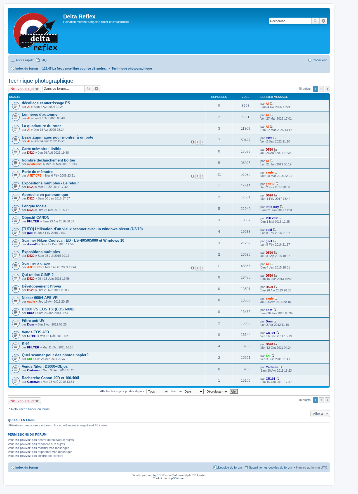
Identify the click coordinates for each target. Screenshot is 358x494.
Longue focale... (36, 206)
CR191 (32, 336)
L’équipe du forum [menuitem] (230, 467)
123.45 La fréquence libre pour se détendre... (74, 68)
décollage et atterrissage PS (46, 103)
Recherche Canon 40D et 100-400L (51, 378)
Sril (29, 358)
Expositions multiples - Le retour (50, 183)
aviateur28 (34, 164)
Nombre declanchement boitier (48, 160)
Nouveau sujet (22, 88)
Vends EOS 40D (35, 332)
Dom (30, 324)
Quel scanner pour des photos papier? (55, 355)
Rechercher (315, 21)
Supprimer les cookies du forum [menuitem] (270, 467)
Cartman (33, 370)
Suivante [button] (327, 89)
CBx (269, 138)
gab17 (270, 184)
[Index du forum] (36, 31)
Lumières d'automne (39, 114)
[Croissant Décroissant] (217, 391)
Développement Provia (41, 286)
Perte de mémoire (37, 172)
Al (28, 106)
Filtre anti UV (33, 321)
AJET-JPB (34, 175)
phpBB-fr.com (176, 478)
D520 (30, 152)
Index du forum (26, 68)
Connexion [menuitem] (320, 60)
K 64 (25, 343)
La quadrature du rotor (41, 126)
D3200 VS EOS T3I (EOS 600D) (48, 309)
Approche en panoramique (45, 195)
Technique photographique (132, 68)
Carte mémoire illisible (41, 149)
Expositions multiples (41, 252)
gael (30, 232)
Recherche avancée (323, 21)
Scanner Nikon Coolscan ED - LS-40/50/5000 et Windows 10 (73, 240)
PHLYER (33, 221)
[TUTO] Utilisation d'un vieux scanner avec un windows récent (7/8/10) (82, 229)
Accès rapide (25, 60)
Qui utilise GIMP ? (38, 275)
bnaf (30, 313)
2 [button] (321, 89)
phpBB (156, 475)
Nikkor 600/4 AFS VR (40, 298)
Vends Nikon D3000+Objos (45, 366)
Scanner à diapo (36, 263)
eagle (270, 172)
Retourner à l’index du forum (30, 409)
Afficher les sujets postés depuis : (123, 391)
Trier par (176, 391)
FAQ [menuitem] (44, 60)
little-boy (272, 206)
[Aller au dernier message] (271, 103)
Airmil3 (32, 244)
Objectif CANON (35, 217)
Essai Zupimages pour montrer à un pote (57, 137)
